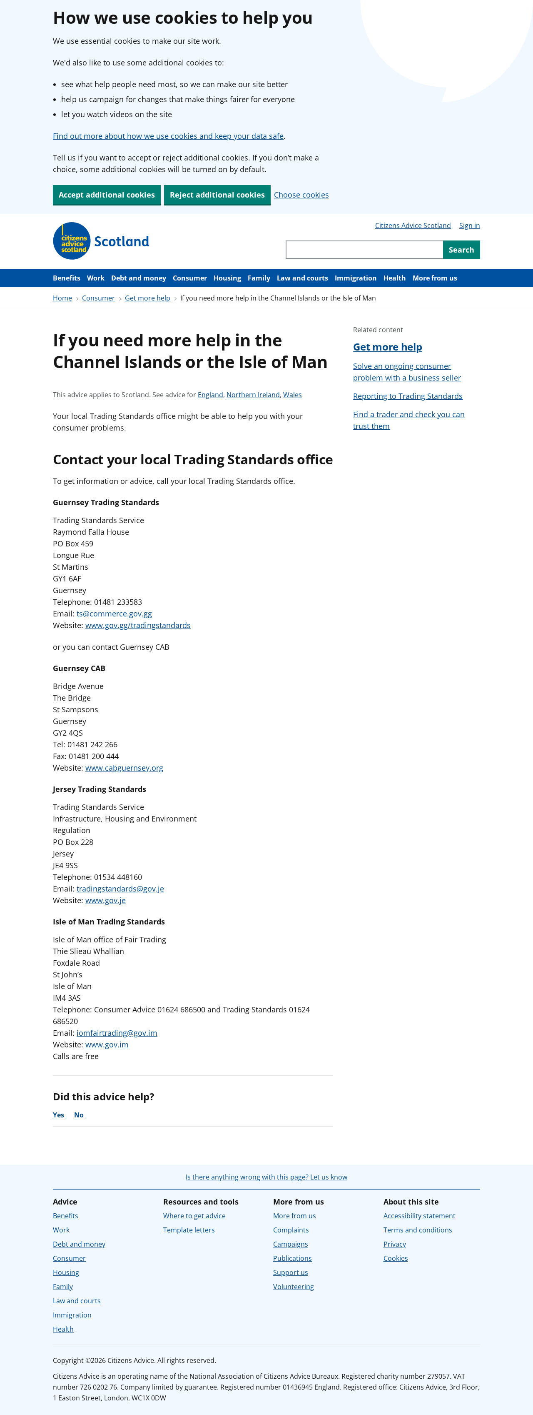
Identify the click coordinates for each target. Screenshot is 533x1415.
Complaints (291, 1230)
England (210, 395)
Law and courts (302, 278)
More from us (435, 278)
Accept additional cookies (107, 195)
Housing (227, 278)
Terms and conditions (418, 1230)
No (79, 1114)
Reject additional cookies (217, 195)
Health (395, 278)
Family (259, 278)
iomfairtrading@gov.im (117, 1033)
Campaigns (290, 1244)
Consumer (190, 278)
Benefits (66, 278)
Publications (292, 1258)
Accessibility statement (420, 1215)
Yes (58, 1114)
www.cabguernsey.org (124, 768)
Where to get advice (194, 1215)
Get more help (147, 298)
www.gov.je (105, 900)
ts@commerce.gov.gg (114, 614)
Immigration (356, 278)
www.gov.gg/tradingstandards (138, 625)
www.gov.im (107, 1044)
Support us (290, 1272)
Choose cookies (301, 195)
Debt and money (138, 278)
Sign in (469, 225)
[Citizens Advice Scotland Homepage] (101, 241)
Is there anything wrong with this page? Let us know (266, 1177)
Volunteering (293, 1286)
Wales (292, 395)
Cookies (396, 1258)
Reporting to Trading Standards (408, 396)
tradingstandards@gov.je (120, 889)
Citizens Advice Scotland (413, 225)
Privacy (395, 1244)
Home (62, 298)
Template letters (189, 1230)
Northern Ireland (253, 395)
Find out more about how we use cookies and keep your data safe (168, 136)
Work (96, 278)
